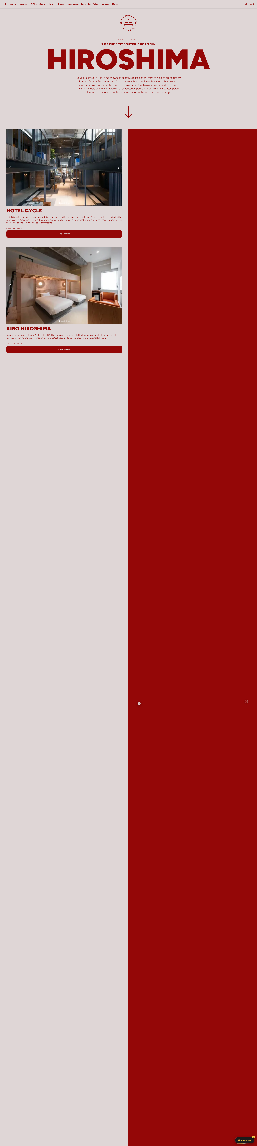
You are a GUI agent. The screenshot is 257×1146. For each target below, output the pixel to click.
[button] (14, 4)
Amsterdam (73, 4)
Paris (83, 4)
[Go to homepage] (5, 4)
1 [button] (246, 701)
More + (115, 4)
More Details (14, 228)
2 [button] (139, 703)
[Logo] (128, 24)
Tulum (96, 4)
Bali (89, 4)
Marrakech (105, 4)
